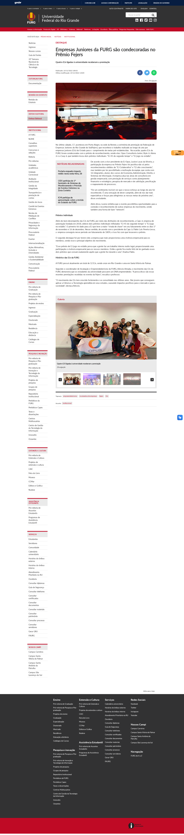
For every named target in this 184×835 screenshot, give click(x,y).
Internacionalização (36, 243)
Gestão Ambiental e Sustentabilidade (36, 258)
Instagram (134, 711)
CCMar (31, 481)
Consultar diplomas (36, 583)
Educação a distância (33, 333)
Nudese (32, 490)
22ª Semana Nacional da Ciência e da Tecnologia (34, 63)
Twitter (133, 708)
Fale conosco (140, 29)
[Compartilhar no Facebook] (140, 72)
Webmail (79, 29)
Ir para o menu (48, 8)
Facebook (134, 704)
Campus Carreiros (36, 652)
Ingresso (32, 47)
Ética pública (113, 29)
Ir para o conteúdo (34, 8)
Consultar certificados (33, 597)
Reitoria (32, 157)
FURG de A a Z (136, 756)
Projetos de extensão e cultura (36, 463)
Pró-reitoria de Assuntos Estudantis (34, 510)
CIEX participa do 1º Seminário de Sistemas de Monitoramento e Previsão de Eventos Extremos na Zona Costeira (70, 185)
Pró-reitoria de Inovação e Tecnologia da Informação (34, 372)
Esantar (32, 239)
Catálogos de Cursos (34, 340)
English (144, 9)
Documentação (35, 83)
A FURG (32, 135)
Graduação (33, 312)
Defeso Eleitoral (35, 118)
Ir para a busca (62, 8)
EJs (107, 396)
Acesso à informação (110, 3)
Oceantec (33, 439)
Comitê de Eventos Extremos (36, 207)
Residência (33, 328)
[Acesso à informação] (136, 826)
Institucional (67, 403)
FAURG (32, 635)
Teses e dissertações (34, 413)
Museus (32, 477)
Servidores (33, 543)
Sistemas (72, 29)
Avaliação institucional (34, 180)
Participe (128, 3)
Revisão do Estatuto (33, 100)
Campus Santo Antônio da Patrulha (35, 665)
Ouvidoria (103, 29)
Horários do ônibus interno (36, 566)
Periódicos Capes (36, 407)
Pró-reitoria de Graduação (34, 288)
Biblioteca (63, 29)
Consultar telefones (37, 591)
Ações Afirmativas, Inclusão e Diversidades (36, 250)
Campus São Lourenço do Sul (35, 673)
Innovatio (33, 435)
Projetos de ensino (36, 303)
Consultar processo (36, 620)
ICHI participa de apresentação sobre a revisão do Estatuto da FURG (71, 200)
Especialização (34, 316)
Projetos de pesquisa (33, 381)
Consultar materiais (36, 609)
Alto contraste (116, 9)
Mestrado (33, 324)
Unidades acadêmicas (33, 166)
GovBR (18, 2)
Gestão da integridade (33, 187)
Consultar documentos (34, 603)
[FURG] (33, 13)
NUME (31, 139)
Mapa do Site (131, 9)
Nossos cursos (35, 51)
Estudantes (33, 539)
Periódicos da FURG (34, 401)
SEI (58, 29)
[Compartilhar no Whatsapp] (154, 72)
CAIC (31, 469)
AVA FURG (150, 29)
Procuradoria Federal (34, 233)
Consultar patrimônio (33, 614)
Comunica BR (90, 3)
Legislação (142, 3)
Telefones (87, 29)
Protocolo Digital (49, 29)
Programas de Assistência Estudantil (34, 520)
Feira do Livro (34, 473)
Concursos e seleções (34, 151)
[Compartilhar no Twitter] (147, 72)
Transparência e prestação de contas (35, 195)
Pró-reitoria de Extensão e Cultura (36, 456)
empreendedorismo (70, 396)
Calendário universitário (34, 552)
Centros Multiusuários (34, 419)
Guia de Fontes (35, 55)
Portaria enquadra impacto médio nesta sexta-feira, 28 (70, 172)
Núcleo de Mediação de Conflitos (34, 216)
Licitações (95, 29)
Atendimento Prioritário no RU (35, 573)
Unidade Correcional (33, 173)
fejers (101, 396)
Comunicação (34, 264)
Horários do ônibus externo (36, 559)
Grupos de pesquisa (33, 388)
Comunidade (34, 547)
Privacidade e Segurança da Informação (34, 225)
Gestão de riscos (35, 202)
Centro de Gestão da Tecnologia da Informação (36, 428)
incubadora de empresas (88, 396)
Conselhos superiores (33, 144)
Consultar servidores (33, 625)
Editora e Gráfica (35, 486)
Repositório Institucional (34, 395)
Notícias (32, 43)
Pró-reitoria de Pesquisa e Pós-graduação (35, 296)
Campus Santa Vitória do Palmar (36, 657)
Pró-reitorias (34, 161)
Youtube (134, 715)
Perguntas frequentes (126, 29)
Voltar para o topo (149, 691)
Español (153, 9)
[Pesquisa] (153, 15)
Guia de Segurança (36, 587)
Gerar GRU (33, 631)
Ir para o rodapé (76, 8)
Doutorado (33, 320)
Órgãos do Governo (161, 3)
